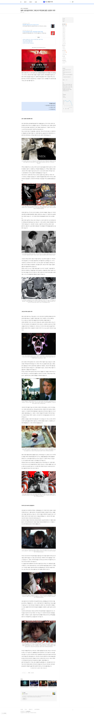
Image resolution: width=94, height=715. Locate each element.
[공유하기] (24, 673)
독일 (66, 84)
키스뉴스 (26, 709)
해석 (63, 85)
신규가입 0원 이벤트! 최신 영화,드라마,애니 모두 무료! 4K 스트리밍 (34, 26)
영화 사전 (64, 46)
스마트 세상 (64, 57)
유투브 (68, 109)
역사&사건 (64, 27)
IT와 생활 (63, 56)
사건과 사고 (64, 53)
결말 (69, 84)
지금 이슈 (63, 50)
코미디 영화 (64, 90)
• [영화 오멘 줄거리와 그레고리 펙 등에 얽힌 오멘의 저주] (32, 39)
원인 (71, 85)
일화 (64, 85)
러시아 (67, 90)
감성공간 (64, 47)
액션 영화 (64, 89)
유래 (71, 84)
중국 (63, 88)
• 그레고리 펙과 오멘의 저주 (27, 41)
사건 (66, 88)
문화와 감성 (63, 45)
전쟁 (63, 84)
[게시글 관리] (25, 673)
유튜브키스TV (30, 709)
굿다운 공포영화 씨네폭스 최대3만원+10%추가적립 (33, 31)
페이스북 (63, 109)
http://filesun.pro (25, 23)
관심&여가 (64, 39)
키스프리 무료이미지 (36, 709)
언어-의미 (64, 33)
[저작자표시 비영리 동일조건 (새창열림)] (32, 672)
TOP (72, 710)
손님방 (63, 21)
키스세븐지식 (49, 2)
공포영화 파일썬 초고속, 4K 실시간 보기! (31, 24)
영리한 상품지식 (65, 61)
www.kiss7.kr (28, 711)
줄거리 (70, 89)
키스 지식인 (64, 42)
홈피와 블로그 (64, 58)
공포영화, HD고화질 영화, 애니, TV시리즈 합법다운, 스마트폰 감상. (34, 33)
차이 (64, 84)
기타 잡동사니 (64, 60)
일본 (68, 84)
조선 (68, 85)
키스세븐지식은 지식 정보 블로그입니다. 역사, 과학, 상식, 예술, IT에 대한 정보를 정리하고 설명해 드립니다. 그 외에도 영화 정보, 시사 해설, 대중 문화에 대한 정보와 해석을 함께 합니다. (37, 696)
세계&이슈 (64, 28)
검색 (70, 2)
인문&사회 (64, 29)
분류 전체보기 (64, 24)
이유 (69, 85)
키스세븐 (23, 692)
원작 (68, 88)
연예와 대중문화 (65, 54)
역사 (66, 85)
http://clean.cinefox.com (26, 30)
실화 (66, 89)
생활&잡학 (64, 32)
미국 (69, 88)
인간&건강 (64, 34)
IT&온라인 (64, 37)
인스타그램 (66, 109)
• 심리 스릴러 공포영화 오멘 (27, 40)
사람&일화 (64, 38)
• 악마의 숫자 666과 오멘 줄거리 (28, 43)
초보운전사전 (64, 43)
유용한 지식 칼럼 (64, 25)
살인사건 (68, 89)
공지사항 (64, 18)
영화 (64, 88)
